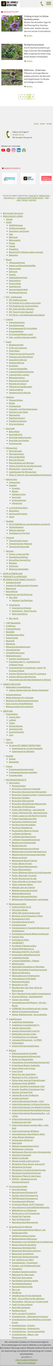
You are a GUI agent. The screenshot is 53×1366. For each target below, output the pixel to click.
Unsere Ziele (14, 717)
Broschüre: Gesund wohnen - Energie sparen (32, 795)
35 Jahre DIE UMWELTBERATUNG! (25, 745)
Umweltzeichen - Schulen (23, 1325)
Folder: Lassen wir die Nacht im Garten (29, 816)
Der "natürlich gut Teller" (23, 1260)
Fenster (12, 274)
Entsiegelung (15, 406)
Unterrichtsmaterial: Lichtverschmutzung (30, 1104)
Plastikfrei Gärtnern (18, 421)
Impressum (44, 196)
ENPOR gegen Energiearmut (25, 1198)
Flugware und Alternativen (21, 357)
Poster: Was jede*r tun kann (24, 875)
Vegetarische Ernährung (20, 393)
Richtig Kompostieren (34, 45)
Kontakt (32, 200)
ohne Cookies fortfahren (26, 1360)
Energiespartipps (17, 322)
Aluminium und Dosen (19, 231)
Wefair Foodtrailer (20, 1158)
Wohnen (10, 551)
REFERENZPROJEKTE (16, 780)
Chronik (9, 742)
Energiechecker (19, 925)
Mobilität (10, 632)
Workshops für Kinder (22, 1167)
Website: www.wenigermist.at (25, 1146)
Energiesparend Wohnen (23, 1201)
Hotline (12, 759)
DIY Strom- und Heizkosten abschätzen (27, 315)
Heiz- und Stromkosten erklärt (22, 337)
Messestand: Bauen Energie (24, 860)
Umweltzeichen (13, 650)
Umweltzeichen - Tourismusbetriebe (28, 1331)
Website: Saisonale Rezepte (24, 896)
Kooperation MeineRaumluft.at (26, 955)
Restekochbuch (19, 1310)
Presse (25, 200)
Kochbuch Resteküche (22, 828)
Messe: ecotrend (19, 857)
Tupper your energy (20, 999)
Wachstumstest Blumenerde (25, 1222)
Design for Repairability (22, 1059)
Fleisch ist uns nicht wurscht (21, 354)
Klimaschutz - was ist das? (21, 469)
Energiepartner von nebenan (25, 1037)
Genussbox (17, 1269)
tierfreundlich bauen (18, 514)
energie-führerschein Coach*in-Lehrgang (27, 674)
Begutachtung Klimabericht (24, 1192)
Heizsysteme (15, 280)
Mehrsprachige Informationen (19, 706)
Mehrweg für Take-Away (23, 1275)
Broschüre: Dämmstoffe (23, 801)
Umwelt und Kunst (20, 1098)
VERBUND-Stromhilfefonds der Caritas (30, 1008)
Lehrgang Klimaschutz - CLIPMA (27, 1040)
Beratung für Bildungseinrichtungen (22, 701)
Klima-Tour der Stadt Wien (24, 1074)
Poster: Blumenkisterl (21, 869)
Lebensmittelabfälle (18, 369)
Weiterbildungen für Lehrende (19, 698)
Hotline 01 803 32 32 (21, 907)
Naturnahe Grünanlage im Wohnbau (28, 967)
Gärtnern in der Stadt (18, 412)
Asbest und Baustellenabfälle (22, 265)
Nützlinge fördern (17, 418)
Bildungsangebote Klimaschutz (26, 1056)
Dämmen (13, 271)
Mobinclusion (18, 964)
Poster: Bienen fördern (22, 863)
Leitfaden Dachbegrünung (24, 837)
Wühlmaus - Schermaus (35, 70)
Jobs (19, 200)
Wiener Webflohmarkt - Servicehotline (29, 1014)
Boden (12, 403)
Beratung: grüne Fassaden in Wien (27, 916)
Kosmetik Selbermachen (20, 437)
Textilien (10, 521)
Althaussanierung (17, 262)
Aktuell (9, 219)
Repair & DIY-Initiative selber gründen (26, 252)
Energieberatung (16, 325)
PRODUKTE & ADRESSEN (15, 576)
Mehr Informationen (26, 1363)
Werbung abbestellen (18, 569)
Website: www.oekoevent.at (24, 890)
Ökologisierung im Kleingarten (26, 976)
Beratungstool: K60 (21, 919)
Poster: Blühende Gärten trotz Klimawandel (31, 872)
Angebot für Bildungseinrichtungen (22, 585)
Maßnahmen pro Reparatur (24, 1210)
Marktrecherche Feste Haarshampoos (29, 851)
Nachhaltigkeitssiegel (22, 1284)
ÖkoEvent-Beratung (21, 973)
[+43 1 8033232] (42, 5)
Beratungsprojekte (17, 904)
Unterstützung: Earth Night (24, 979)
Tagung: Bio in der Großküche (25, 1095)
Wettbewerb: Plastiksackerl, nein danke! (30, 899)
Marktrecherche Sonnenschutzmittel (28, 854)
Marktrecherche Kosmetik (24, 843)
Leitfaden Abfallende (21, 834)
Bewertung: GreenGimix (23, 1254)
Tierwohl (10, 538)
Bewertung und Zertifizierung (19, 594)
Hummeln (16, 497)
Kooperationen (16, 726)
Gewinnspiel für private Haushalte (27, 748)
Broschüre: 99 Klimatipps (23, 807)
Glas (11, 234)
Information (14, 783)
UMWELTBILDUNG (12, 684)
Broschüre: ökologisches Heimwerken (29, 792)
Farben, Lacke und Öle (19, 554)
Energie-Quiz (18, 937)
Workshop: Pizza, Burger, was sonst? (28, 1164)
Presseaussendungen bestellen (23, 772)
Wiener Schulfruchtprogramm (25, 1161)
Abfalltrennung (16, 225)
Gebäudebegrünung (18, 277)
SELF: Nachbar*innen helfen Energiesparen (31, 994)
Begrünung (11, 588)
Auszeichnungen (16, 732)
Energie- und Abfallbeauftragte (26, 1266)
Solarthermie (15, 286)
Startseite (33, 196)
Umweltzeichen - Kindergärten (26, 1328)
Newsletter (14, 762)
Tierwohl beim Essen (18, 541)
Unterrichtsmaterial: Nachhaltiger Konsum (31, 1110)
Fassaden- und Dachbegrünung (23, 409)
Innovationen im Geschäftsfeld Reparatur (31, 1207)
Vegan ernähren (16, 390)
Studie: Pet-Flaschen (21, 1216)
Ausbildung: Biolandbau (23, 1022)
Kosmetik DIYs (15, 434)
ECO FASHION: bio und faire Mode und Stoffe (29, 524)
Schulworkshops (13, 695)
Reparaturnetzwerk (21, 982)
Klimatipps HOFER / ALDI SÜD (26, 952)
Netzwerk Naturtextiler (22, 1287)
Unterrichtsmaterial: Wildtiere (25, 1131)
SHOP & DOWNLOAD (13, 573)
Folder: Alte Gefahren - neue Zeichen (28, 810)
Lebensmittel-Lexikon (19, 375)
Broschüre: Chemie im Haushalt (26, 789)
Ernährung (10, 626)
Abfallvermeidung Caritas (23, 1236)
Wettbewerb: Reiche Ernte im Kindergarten (31, 1152)
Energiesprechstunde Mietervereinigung (30, 934)
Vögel (11, 517)
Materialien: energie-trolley (24, 1034)
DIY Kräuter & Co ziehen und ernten (25, 303)
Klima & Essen (15, 451)
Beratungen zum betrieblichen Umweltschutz (32, 1242)
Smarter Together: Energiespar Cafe (28, 1086)
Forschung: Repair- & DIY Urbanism (28, 1204)
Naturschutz (11, 479)
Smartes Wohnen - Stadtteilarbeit (27, 997)
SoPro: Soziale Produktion (24, 1313)
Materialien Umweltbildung (18, 687)
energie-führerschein (21, 1028)
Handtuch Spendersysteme (24, 1272)
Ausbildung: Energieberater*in (25, 1025)
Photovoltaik (15, 283)
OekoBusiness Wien (15, 635)
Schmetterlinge (19, 500)
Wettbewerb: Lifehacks (22, 1149)
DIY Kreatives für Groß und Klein (23, 306)
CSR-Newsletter (13, 623)
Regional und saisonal (19, 381)
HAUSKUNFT (18, 943)
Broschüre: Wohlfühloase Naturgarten (29, 804)
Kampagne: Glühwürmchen (24, 822)
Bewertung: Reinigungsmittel (25, 1257)
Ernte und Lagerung (18, 348)
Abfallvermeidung (17, 228)
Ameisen (16, 488)
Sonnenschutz (15, 443)
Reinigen (13, 563)
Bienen (15, 491)
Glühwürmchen (19, 494)
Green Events (12, 638)
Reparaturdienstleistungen (18, 647)
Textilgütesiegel (16, 527)
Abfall (8, 222)
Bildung (12, 1050)
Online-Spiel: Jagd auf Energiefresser (28, 1080)
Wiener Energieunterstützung (25, 1011)
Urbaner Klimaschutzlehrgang (25, 1046)
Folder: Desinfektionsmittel (24, 819)
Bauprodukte (15, 268)
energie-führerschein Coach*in (26, 1031)
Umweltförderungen (15, 653)
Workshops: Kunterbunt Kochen (26, 1173)
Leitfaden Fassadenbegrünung (26, 840)
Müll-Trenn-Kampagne (22, 1278)
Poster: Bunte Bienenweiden (24, 866)
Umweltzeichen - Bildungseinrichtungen (30, 1316)
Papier (12, 243)
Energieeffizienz (13, 629)
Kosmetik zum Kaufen (19, 440)
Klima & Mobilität (17, 457)
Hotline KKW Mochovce (23, 949)
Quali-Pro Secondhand (22, 1304)
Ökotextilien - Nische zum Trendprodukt (30, 1301)
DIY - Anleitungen (14, 297)
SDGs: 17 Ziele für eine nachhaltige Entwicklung (30, 475)
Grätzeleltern (18, 1043)
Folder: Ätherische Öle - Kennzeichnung (29, 813)
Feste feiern (14, 351)
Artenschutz (14, 482)
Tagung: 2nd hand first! (22, 1092)
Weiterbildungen (13, 656)
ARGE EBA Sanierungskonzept (26, 913)
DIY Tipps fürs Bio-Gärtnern (21, 309)
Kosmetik (10, 428)
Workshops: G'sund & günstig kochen (29, 1170)
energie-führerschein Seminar (22, 677)
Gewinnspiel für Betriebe (23, 751)
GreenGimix (14, 605)
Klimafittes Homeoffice (19, 560)
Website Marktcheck (21, 893)
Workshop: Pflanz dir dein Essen (26, 1176)
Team (8, 739)
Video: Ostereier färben (22, 884)
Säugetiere (14, 511)
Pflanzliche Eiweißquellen (20, 387)
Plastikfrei (13, 249)
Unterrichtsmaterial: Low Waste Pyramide (31, 1107)
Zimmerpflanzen (16, 424)
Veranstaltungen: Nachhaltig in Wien (28, 1134)
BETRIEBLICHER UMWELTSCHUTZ (19, 579)
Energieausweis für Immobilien (23, 328)
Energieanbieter (16, 331)
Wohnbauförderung (18, 292)
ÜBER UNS (8, 711)
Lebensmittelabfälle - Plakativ (25, 961)
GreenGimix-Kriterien (21, 608)
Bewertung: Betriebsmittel (24, 1248)
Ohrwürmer (17, 503)
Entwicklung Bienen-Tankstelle (26, 1065)
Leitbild (12, 720)
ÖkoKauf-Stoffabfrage (22, 600)
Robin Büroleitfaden (21, 1307)
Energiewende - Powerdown (25, 1263)
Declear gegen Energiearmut (25, 1195)
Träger (12, 723)
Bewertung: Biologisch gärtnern (26, 1251)
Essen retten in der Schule (23, 1068)
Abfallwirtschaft (13, 582)
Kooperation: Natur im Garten (25, 831)
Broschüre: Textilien (21, 798)
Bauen (9, 259)
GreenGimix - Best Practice (24, 611)
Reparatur (13, 255)
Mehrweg (13, 237)
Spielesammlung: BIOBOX (23, 1083)
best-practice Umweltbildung (19, 703)
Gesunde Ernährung (18, 360)
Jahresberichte (15, 729)
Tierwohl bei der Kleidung (20, 544)
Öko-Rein (13, 597)
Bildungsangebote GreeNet (24, 1053)
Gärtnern (10, 397)
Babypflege (14, 431)
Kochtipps (13, 366)
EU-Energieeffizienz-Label (21, 334)
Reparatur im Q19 (20, 985)
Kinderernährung (16, 363)
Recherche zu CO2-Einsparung (26, 1213)
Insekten (13, 485)
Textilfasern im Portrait (19, 533)
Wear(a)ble (17, 1143)
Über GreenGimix (20, 614)
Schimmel (13, 566)
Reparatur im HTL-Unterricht (25, 1077)
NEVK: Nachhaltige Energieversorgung (29, 970)
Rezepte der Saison (17, 384)
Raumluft (10, 641)
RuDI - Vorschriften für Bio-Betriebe (28, 1298)
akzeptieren (26, 1357)
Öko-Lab (16, 1290)
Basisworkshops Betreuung (24, 1239)
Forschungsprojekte (18, 1186)
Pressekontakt (15, 775)
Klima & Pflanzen (16, 460)
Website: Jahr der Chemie (23, 887)
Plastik (12, 246)
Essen (8, 342)
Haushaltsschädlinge (18, 557)
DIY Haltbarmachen (18, 300)
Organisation (12, 714)
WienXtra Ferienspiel (21, 1155)
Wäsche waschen (17, 530)
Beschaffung (12, 591)
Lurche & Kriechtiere (18, 508)
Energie (9, 319)
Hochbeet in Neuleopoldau (24, 946)
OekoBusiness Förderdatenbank (26, 1295)
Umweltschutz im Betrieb (20, 1227)
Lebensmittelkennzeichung (21, 372)
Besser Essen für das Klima (24, 1245)
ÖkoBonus (16, 1293)
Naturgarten (14, 415)
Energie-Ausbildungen (19, 659)
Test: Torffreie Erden (21, 1219)
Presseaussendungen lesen (21, 769)
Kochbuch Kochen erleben (24, 825)
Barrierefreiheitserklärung (30, 198)
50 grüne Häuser (19, 1189)
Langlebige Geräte (20, 958)
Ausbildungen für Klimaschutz (22, 472)
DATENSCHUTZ (9, 198)
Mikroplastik (14, 240)
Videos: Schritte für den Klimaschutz (25, 466)
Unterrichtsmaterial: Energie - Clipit (28, 1101)
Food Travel (17, 1071)
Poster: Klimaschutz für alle (24, 878)
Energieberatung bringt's (23, 922)
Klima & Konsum (16, 454)
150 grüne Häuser (20, 910)
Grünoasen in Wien (20, 940)
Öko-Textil (13, 618)
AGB (47, 198)
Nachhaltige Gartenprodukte (25, 1281)
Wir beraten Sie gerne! (13, 213)
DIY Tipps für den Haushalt (21, 312)
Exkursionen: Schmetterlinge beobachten (31, 1062)
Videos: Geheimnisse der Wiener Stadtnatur (29, 690)
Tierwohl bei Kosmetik (19, 547)
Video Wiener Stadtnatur (23, 1137)
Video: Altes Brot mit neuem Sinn (27, 881)
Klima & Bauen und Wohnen (21, 463)
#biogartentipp (11, 12)
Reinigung (10, 644)
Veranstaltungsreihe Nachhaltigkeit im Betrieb (30, 680)
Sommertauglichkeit (18, 289)
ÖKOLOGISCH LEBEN (13, 216)
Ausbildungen (15, 1019)
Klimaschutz (11, 448)
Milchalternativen (17, 378)
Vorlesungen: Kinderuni (22, 1140)
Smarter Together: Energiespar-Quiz (28, 1089)
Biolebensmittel (16, 345)
